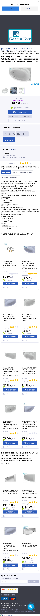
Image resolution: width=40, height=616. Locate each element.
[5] (27, 163)
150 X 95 (9, 134)
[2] (22, 163)
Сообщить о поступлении (21, 117)
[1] (20, 163)
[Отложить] (8, 287)
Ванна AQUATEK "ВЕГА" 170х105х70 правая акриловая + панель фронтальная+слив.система (29, 370)
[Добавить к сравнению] (4, 516)
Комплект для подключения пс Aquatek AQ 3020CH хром (9, 264)
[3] (24, 163)
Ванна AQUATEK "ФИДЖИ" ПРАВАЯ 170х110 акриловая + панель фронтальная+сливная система (29, 266)
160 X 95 (22, 134)
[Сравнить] (4, 287)
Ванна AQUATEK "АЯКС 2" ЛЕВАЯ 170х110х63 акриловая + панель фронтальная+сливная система (29, 424)
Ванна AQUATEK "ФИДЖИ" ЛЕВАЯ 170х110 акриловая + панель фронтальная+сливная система (10, 319)
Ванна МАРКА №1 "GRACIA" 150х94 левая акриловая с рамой (29, 545)
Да (11, 8)
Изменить (29, 8)
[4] (26, 163)
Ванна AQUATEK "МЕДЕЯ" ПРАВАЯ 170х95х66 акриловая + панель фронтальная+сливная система (10, 372)
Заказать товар (21, 112)
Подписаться (33, 582)
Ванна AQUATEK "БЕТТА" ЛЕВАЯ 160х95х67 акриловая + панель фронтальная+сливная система (29, 319)
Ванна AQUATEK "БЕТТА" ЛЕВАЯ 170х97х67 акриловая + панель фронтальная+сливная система (10, 425)
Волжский (12, 149)
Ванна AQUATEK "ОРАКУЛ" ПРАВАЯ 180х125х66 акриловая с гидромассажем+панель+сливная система (29, 494)
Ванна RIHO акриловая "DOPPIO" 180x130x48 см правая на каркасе (10, 492)
